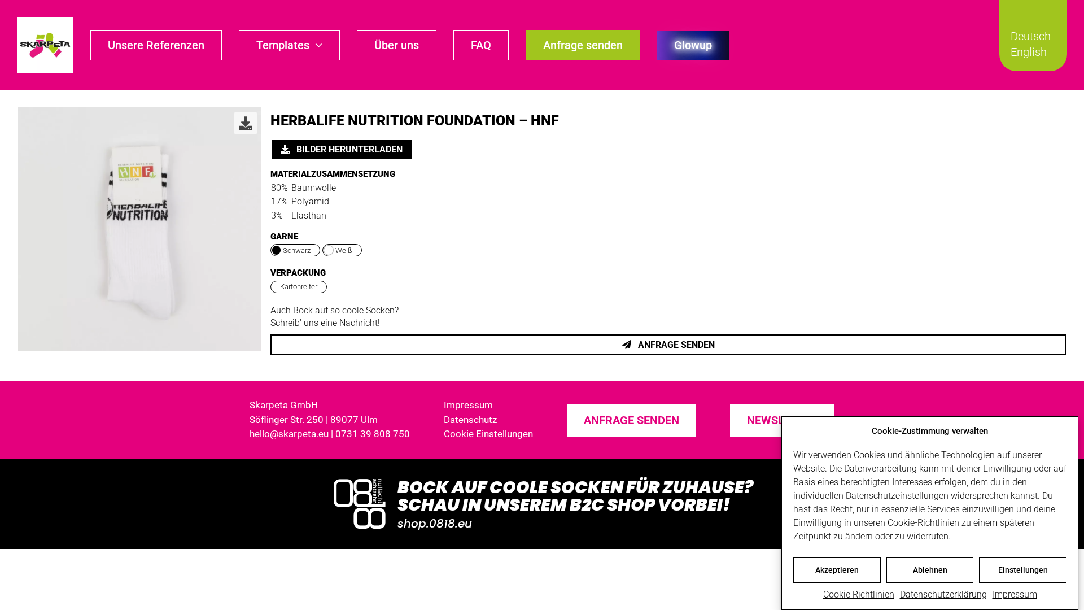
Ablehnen (930, 569)
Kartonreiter (298, 286)
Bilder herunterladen (348, 149)
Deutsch (1031, 36)
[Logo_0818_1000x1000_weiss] (359, 479)
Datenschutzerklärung (943, 594)
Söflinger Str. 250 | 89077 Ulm (314, 419)
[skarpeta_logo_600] (45, 21)
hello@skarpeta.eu (289, 433)
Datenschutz (470, 419)
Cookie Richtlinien (858, 594)
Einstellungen (1023, 569)
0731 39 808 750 (372, 433)
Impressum (1015, 594)
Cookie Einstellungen (488, 433)
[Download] (245, 123)
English (1029, 52)
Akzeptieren (837, 569)
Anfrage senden (675, 344)
